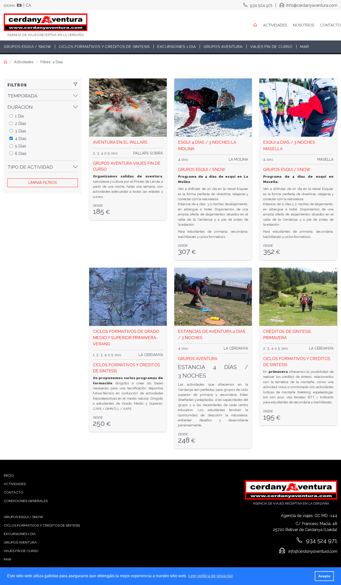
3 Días (20, 131)
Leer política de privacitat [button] (210, 576)
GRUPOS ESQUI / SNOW (201, 169)
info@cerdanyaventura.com (311, 5)
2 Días (20, 123)
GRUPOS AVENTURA (112, 163)
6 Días (20, 153)
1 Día (19, 116)
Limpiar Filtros (42, 182)
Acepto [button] (324, 576)
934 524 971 (261, 5)
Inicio (9, 475)
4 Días (20, 138)
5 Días (20, 146)
